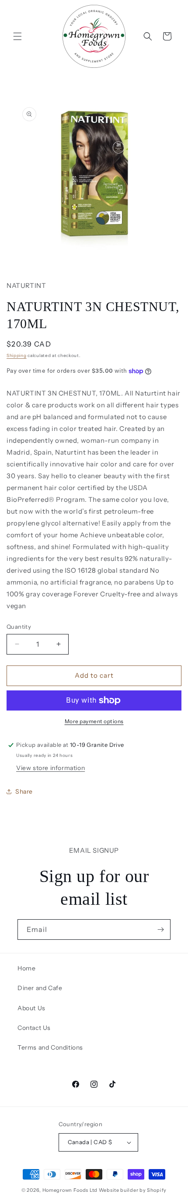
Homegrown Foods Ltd (69, 1190)
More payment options (94, 721)
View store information (50, 768)
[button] (17, 36)
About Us (31, 1008)
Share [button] (24, 791)
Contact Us (34, 1028)
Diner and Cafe (39, 988)
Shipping (17, 355)
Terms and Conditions (50, 1047)
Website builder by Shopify (133, 1190)
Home (26, 968)
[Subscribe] (160, 929)
